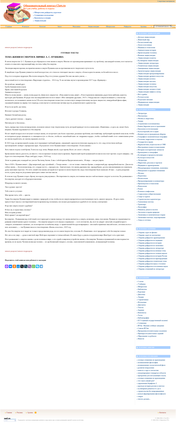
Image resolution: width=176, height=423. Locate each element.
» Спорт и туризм (143, 196)
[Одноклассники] (14, 266)
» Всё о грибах (142, 94)
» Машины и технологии (146, 47)
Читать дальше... (144, 399)
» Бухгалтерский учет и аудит (148, 131)
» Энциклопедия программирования (150, 73)
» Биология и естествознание (147, 129)
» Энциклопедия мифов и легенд (149, 92)
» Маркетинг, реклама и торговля (149, 163)
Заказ (59, 27)
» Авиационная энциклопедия (148, 68)
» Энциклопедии (143, 105)
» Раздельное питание (145, 99)
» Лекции (140, 297)
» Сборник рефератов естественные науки (152, 266)
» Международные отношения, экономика (152, 168)
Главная (9, 27)
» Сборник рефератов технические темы (152, 261)
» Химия (140, 121)
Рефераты (127, 27)
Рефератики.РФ (164, 420)
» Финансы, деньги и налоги (147, 209)
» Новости (140, 338)
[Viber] (29, 266)
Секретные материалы (166, 1)
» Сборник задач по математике (149, 235)
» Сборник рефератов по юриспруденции (152, 258)
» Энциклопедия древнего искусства (150, 76)
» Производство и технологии (148, 183)
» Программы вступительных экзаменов (152, 331)
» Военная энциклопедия (146, 55)
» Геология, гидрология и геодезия (149, 139)
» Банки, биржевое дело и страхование (151, 126)
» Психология (142, 186)
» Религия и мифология (145, 191)
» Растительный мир (144, 42)
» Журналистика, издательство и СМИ (151, 144)
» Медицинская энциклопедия (148, 102)
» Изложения (141, 302)
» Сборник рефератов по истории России (152, 256)
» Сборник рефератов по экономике (150, 245)
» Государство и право (145, 142)
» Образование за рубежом (146, 336)
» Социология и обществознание (149, 194)
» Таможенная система (145, 202)
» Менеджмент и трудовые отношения (151, 170)
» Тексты (140, 307)
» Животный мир (143, 40)
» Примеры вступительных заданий (150, 333)
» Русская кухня (143, 97)
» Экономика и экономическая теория (151, 215)
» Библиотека (142, 289)
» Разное (140, 189)
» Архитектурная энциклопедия (149, 71)
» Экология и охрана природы (148, 212)
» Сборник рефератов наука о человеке (151, 264)
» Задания (140, 310)
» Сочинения (141, 323)
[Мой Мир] (18, 266)
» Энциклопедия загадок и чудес (149, 89)
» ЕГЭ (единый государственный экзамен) (152, 320)
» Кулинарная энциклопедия (148, 60)
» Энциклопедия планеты (146, 58)
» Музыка (140, 173)
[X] (22, 266)
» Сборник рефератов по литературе (150, 248)
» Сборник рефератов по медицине (150, 240)
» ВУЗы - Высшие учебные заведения (150, 325)
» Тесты (139, 315)
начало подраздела (25, 47)
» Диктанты (141, 305)
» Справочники (142, 299)
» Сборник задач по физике (147, 232)
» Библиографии (143, 318)
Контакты (162, 412)
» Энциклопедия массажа (146, 81)
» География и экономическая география (152, 137)
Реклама (20, 412)
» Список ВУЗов (143, 328)
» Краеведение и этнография (147, 152)
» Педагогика (141, 176)
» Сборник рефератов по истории (149, 243)
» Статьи (140, 281)
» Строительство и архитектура (148, 199)
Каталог (42, 27)
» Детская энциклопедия (146, 37)
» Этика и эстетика (144, 220)
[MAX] (6, 266)
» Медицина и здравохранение (148, 165)
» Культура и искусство (145, 157)
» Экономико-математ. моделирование (151, 217)
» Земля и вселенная (144, 45)
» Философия (142, 207)
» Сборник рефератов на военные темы (151, 251)
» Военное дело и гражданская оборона (151, 134)
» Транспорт (141, 204)
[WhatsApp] (33, 266)
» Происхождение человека (147, 53)
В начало (25, 27)
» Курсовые (141, 292)
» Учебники (141, 284)
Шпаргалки (110, 27)
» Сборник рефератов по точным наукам (152, 253)
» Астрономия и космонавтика (148, 124)
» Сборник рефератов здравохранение (151, 238)
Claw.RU (166, 418)
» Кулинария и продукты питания (150, 155)
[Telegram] (41, 266)
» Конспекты (141, 312)
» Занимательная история (146, 50)
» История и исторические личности (150, 150)
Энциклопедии (93, 27)
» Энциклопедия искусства (147, 86)
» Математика (142, 116)
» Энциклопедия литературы (148, 63)
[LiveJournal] (26, 266)
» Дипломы (141, 294)
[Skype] (37, 266)
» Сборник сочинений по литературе (150, 269)
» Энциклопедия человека (146, 84)
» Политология (142, 178)
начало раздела (10, 47)
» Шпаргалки (142, 286)
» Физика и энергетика (145, 118)
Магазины (76, 27)
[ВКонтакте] (10, 266)
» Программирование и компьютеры (150, 181)
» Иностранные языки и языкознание (151, 147)
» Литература (142, 113)
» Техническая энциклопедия (148, 66)
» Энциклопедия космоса (146, 79)
